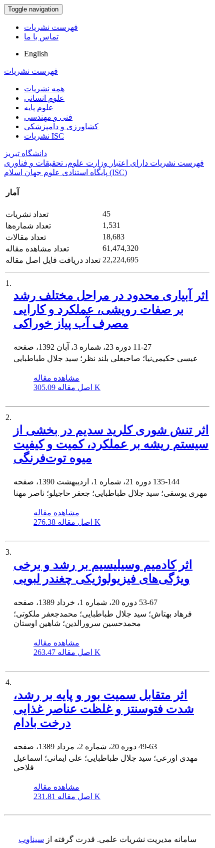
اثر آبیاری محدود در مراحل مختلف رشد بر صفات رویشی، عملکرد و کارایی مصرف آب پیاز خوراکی (111, 309)
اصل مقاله (67, 387)
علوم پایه (39, 107)
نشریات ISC (44, 136)
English (36, 53)
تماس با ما (41, 36)
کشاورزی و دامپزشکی (61, 126)
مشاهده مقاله (57, 378)
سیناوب (31, 839)
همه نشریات (44, 88)
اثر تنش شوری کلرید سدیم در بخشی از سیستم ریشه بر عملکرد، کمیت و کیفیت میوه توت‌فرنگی (111, 444)
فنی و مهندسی (48, 117)
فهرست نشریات (51, 27)
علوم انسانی (44, 98)
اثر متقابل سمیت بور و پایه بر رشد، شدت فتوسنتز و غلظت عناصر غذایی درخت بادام (104, 708)
